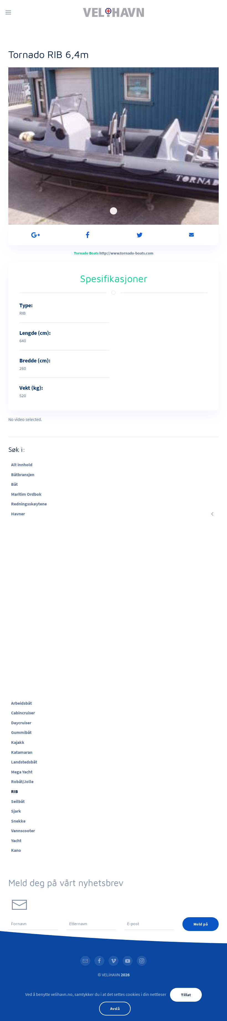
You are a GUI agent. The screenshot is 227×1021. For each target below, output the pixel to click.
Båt (14, 484)
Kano (16, 850)
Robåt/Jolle (22, 781)
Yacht (16, 840)
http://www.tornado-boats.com (126, 253)
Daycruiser (21, 722)
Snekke (18, 821)
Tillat (186, 994)
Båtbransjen (22, 474)
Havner (18, 513)
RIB (14, 791)
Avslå (115, 1008)
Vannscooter (23, 830)
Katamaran (21, 752)
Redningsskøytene (29, 503)
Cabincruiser (23, 712)
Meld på (201, 924)
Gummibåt (21, 732)
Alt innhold (21, 464)
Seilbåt (18, 801)
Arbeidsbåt (21, 703)
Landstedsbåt (24, 762)
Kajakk (17, 742)
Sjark (16, 811)
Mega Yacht (21, 772)
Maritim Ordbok (26, 494)
